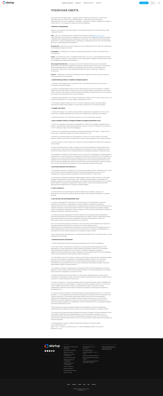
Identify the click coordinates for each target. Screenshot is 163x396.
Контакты (98, 3)
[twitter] (47, 351)
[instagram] (51, 351)
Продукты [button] (78, 3)
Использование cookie (107, 348)
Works (79, 384)
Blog (84, 384)
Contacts (94, 384)
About (68, 384)
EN (159, 3)
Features (74, 384)
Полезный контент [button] (89, 3)
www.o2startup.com (99, 35)
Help (88, 384)
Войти (152, 3)
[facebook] (45, 351)
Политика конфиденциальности (109, 346)
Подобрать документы (67, 3)
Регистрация (144, 3)
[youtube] (54, 351)
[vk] (49, 351)
